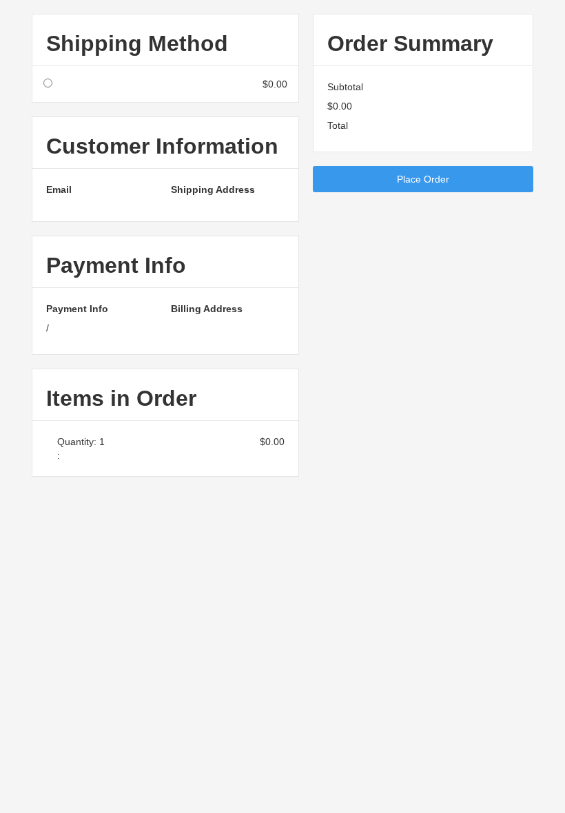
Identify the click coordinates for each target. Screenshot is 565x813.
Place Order (423, 179)
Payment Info (77, 308)
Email (59, 189)
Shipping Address (213, 189)
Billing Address (207, 308)
